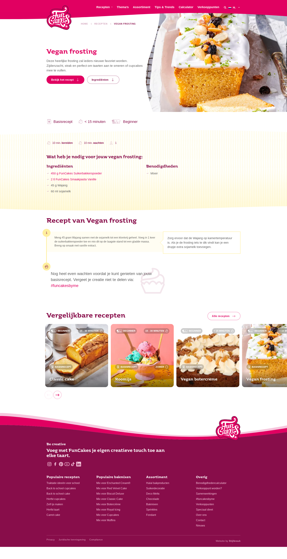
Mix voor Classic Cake (109, 499)
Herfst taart (53, 509)
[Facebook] (55, 464)
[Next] (57, 395)
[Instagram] (49, 464)
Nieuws (200, 525)
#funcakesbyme (64, 285)
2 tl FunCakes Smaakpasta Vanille (73, 179)
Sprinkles (151, 509)
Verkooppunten (205, 504)
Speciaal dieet (204, 509)
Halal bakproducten (157, 483)
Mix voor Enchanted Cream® (113, 483)
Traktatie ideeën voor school (63, 483)
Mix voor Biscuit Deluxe (110, 493)
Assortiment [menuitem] (141, 7)
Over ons (201, 514)
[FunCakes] (59, 17)
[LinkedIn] (79, 464)
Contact (200, 520)
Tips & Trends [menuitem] (164, 7)
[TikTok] (73, 464)
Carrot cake (53, 514)
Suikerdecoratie (155, 488)
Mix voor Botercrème (108, 504)
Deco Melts (152, 493)
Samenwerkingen (206, 493)
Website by (228, 541)
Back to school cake (58, 493)
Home (84, 24)
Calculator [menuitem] (186, 7)
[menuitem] (234, 7)
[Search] (225, 7)
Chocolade (152, 499)
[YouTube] (67, 464)
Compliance (96, 539)
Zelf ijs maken (55, 504)
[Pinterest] (61, 464)
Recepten (100, 24)
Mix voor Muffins (105, 520)
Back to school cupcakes (61, 488)
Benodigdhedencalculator (211, 483)
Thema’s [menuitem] (123, 7)
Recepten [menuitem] (103, 7)
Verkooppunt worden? (209, 488)
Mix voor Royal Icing (108, 509)
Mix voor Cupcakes (107, 514)
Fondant (151, 514)
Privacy (51, 539)
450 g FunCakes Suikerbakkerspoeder (76, 173)
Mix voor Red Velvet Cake (111, 488)
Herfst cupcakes (56, 499)
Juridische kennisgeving (72, 539)
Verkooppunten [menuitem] (208, 7)
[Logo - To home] (228, 429)
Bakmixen (152, 504)
